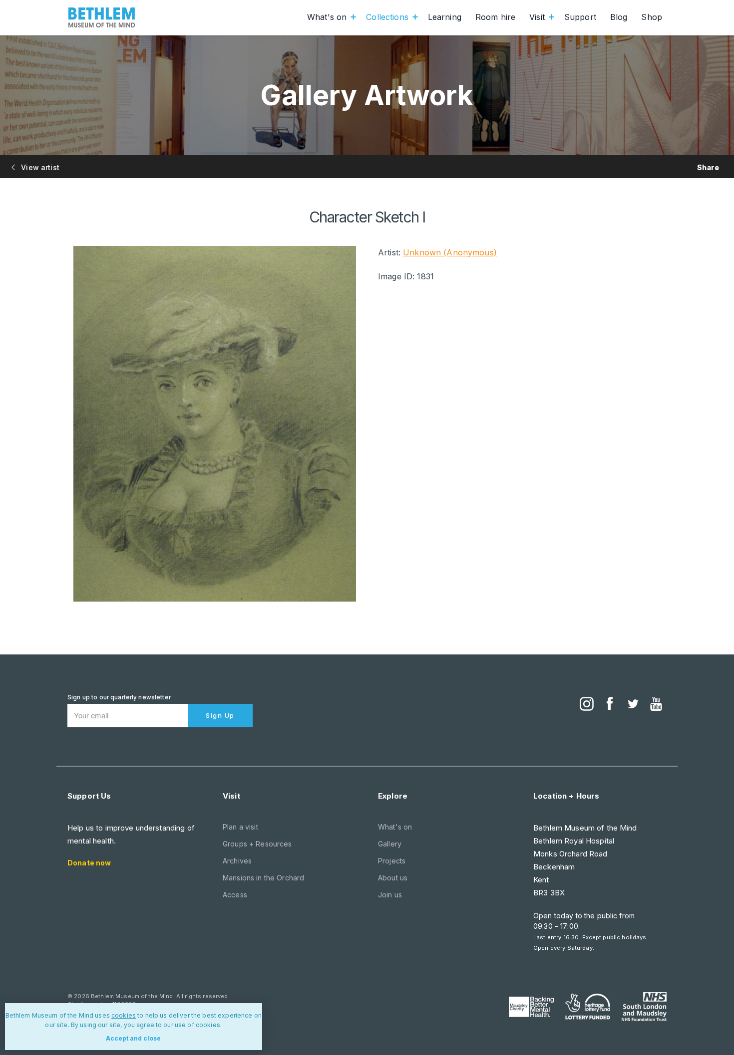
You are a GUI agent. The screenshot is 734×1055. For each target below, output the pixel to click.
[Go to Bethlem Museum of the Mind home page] (101, 17)
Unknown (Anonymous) (450, 252)
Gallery (389, 844)
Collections (387, 17)
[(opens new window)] (587, 704)
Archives (237, 860)
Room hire (495, 17)
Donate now (89, 862)
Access (235, 894)
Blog (619, 17)
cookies (123, 1015)
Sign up (220, 715)
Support (580, 17)
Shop (651, 17)
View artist (39, 167)
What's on (327, 17)
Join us (390, 894)
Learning (444, 17)
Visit (537, 17)
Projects (391, 860)
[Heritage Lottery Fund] (587, 1007)
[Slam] (644, 1006)
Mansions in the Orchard (263, 877)
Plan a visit (240, 827)
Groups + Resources (257, 844)
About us (392, 877)
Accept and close (133, 1038)
